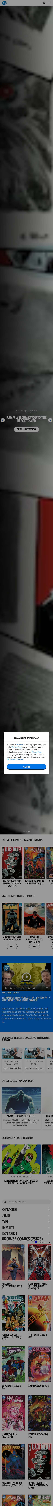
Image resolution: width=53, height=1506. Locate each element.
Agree (26, 766)
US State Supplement (15, 759)
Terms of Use (17, 747)
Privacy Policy (37, 752)
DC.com (20, 745)
